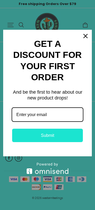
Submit (47, 135)
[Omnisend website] (47, 168)
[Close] (85, 36)
